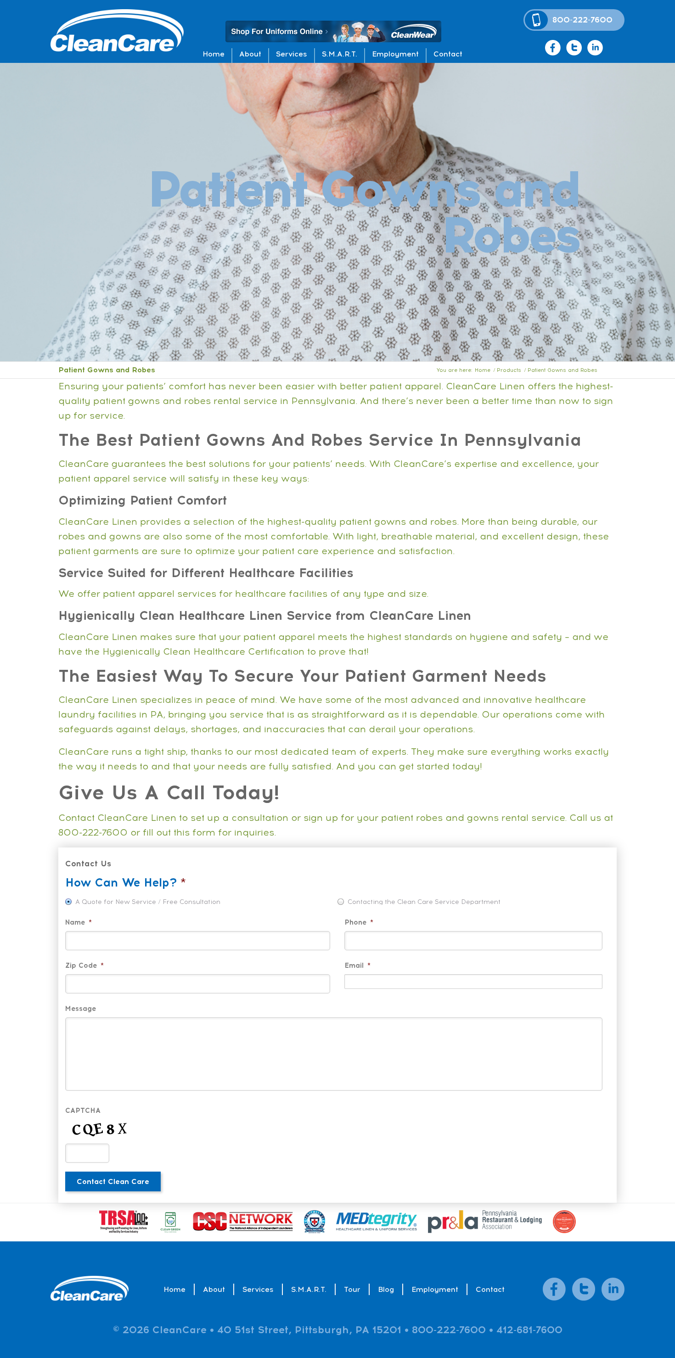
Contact (447, 54)
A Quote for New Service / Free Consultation (147, 901)
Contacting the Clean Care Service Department (424, 901)
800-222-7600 (582, 19)
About (250, 54)
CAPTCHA (83, 1111)
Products (509, 370)
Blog (386, 1289)
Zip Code (84, 966)
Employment (395, 54)
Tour (352, 1289)
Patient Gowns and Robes (108, 369)
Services (291, 54)
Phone (358, 922)
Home (213, 54)
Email (357, 966)
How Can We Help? (125, 883)
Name (78, 922)
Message (80, 1009)
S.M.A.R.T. (339, 54)
